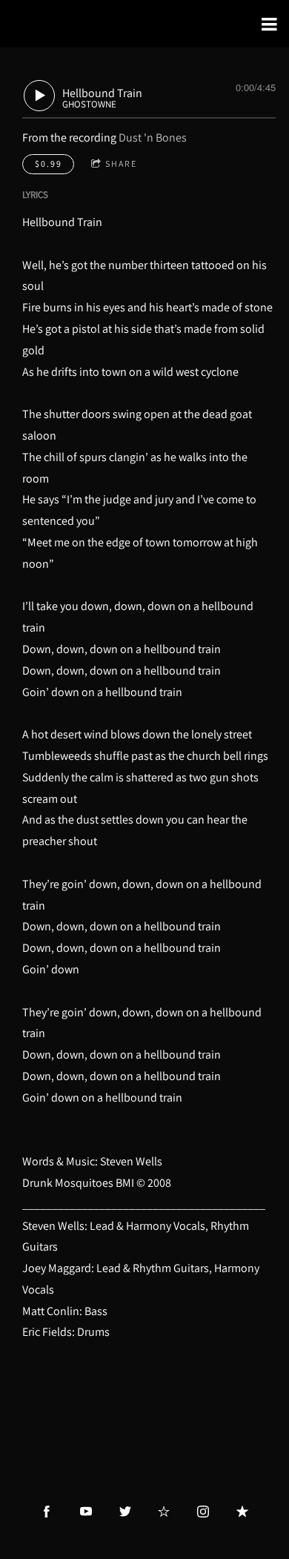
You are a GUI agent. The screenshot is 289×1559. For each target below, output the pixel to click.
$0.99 (48, 163)
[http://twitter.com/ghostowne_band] (125, 1511)
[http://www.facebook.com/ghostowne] (47, 1511)
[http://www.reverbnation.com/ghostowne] (164, 1511)
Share (121, 163)
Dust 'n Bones (153, 137)
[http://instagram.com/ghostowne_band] (203, 1511)
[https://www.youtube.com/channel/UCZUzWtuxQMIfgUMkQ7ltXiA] (86, 1511)
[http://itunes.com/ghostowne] (242, 1511)
